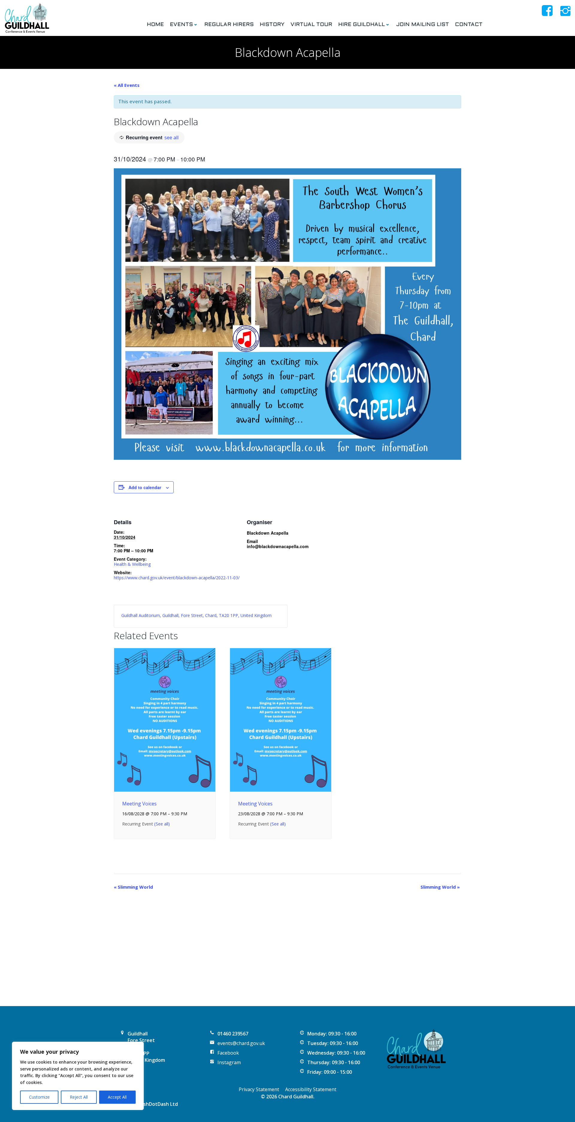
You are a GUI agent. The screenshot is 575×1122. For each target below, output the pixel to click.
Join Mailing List (422, 24)
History (272, 24)
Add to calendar (144, 487)
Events (181, 24)
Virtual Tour (311, 24)
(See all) (162, 824)
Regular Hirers (229, 24)
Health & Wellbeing (132, 564)
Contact (468, 24)
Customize (39, 1097)
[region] (78, 1076)
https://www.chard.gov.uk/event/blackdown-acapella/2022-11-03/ (177, 577)
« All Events (127, 85)
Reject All (79, 1097)
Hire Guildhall (361, 24)
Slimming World (133, 887)
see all (171, 137)
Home (155, 24)
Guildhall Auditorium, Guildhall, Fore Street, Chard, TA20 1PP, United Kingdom (196, 615)
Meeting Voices (139, 803)
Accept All (117, 1097)
